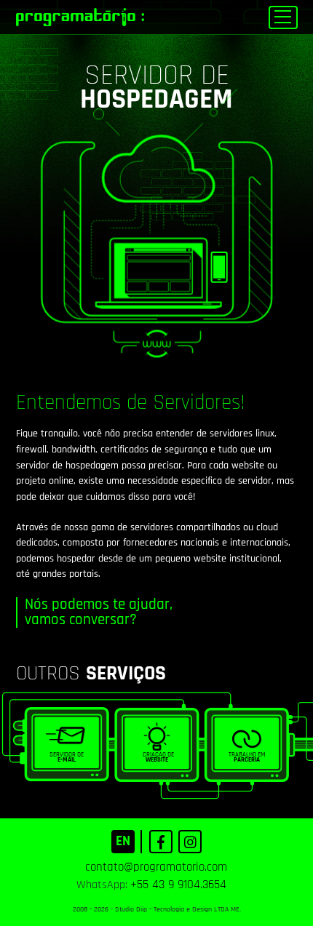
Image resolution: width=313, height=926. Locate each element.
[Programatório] (80, 17)
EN (123, 841)
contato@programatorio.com (156, 867)
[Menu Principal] (283, 17)
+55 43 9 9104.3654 (178, 885)
